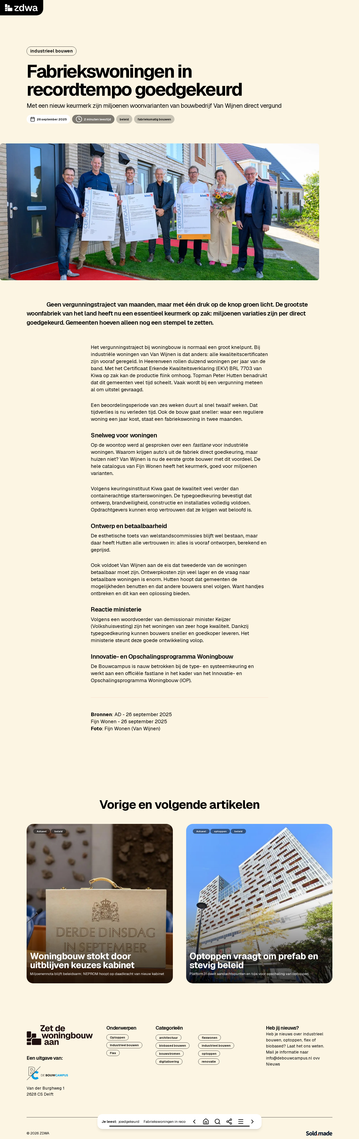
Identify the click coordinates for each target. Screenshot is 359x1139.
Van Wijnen (163, 354)
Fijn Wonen (149, 466)
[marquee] (152, 1121)
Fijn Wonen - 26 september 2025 (129, 721)
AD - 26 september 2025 (143, 714)
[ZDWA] (21, 7)
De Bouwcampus (110, 666)
